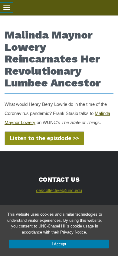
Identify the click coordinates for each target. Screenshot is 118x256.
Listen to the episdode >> (44, 138)
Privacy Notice (73, 232)
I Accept (59, 244)
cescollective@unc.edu (59, 190)
